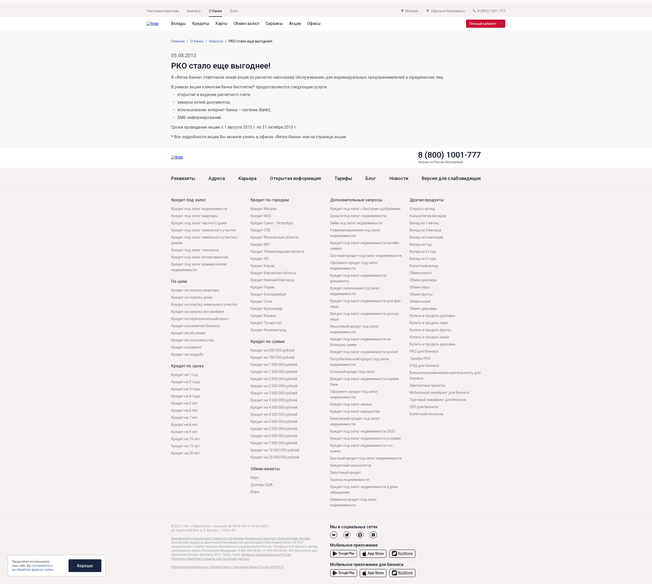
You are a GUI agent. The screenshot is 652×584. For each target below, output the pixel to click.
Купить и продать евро (429, 323)
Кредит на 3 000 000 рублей (274, 393)
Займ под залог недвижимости (356, 223)
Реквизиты (183, 178)
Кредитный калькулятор (350, 465)
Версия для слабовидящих (451, 178)
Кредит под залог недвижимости (199, 209)
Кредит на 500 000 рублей (272, 350)
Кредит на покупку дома (191, 297)
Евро (255, 478)
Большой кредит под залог (352, 372)
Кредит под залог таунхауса (195, 250)
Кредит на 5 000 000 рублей (274, 422)
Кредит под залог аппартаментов (199, 257)
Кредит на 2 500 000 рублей (274, 386)
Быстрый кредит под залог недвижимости (365, 458)
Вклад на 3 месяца (425, 230)
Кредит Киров (262, 266)
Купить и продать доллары (432, 316)
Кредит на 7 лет (184, 417)
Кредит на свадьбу (187, 354)
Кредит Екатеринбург (269, 294)
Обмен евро (420, 287)
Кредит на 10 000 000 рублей (275, 450)
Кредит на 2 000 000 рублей (274, 379)
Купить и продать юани (429, 337)
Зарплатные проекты (427, 385)
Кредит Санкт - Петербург (272, 223)
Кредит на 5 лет (184, 403)
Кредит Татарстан (266, 323)
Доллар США (262, 485)
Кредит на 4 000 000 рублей (274, 407)
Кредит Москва (264, 209)
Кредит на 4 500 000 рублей (274, 414)
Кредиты (200, 23)
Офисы (314, 23)
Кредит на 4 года (185, 396)
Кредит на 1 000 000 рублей (274, 365)
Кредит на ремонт (186, 347)
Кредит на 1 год (184, 375)
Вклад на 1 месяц (424, 223)
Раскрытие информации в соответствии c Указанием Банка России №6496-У (227, 567)
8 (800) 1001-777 (449, 155)
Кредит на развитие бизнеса (195, 326)
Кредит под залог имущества (355, 411)
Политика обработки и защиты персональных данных (210, 559)
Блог (234, 11)
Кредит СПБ (261, 230)
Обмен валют (247, 23)
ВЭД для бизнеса (424, 366)
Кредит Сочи (261, 301)
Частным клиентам (163, 11)
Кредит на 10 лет (185, 439)
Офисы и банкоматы (448, 11)
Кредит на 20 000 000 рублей (275, 457)
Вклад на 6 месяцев (426, 237)
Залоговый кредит (345, 472)
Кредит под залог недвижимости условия (365, 438)
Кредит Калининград (268, 330)
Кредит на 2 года (185, 382)
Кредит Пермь (263, 287)
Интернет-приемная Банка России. (266, 555)
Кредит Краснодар (266, 309)
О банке (215, 11)
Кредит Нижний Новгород (272, 280)
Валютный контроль (427, 414)
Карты (221, 23)
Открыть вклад (422, 209)
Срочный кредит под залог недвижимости (365, 256)
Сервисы (274, 23)
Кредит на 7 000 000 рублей (274, 443)
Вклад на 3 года (423, 259)
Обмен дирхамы (423, 309)
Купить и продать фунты (430, 330)
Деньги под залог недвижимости (358, 216)
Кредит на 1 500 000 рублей (274, 372)
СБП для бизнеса (424, 407)
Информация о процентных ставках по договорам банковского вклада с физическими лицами (240, 538)
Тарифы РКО (420, 358)
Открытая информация (295, 178)
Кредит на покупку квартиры (195, 290)
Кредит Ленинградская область (278, 251)
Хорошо (85, 565)
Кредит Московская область (275, 237)
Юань (255, 492)
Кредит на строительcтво (192, 340)
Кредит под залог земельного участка (203, 230)
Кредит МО (260, 244)
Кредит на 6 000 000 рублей (274, 436)
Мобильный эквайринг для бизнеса (439, 393)
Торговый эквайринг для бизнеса (438, 400)
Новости (398, 178)
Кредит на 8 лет (184, 425)
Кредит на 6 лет (184, 410)
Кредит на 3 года (185, 389)
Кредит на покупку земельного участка (204, 304)
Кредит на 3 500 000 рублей (274, 400)
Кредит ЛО (260, 259)
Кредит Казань (263, 316)
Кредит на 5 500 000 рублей (274, 429)
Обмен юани (420, 301)
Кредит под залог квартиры (194, 216)
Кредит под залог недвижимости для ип (364, 352)
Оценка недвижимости (349, 480)
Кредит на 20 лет (185, 453)
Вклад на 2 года (423, 251)
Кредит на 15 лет (185, 446)
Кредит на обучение (188, 333)
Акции (295, 23)
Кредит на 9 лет (184, 432)
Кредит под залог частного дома (199, 223)
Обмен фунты (421, 294)
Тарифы (343, 178)
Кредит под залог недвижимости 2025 (362, 431)
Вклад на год (420, 244)
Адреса (217, 178)
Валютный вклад (424, 266)
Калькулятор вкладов (428, 216)
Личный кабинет (483, 24)
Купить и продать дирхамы (432, 344)
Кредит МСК (261, 216)
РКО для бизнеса (424, 351)
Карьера (247, 178)
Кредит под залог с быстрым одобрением (365, 209)
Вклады (178, 23)
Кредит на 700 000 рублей (272, 357)
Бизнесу (194, 11)
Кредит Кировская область (273, 273)
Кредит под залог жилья (351, 404)
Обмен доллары (423, 280)
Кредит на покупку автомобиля (197, 312)
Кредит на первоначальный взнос (200, 319)
